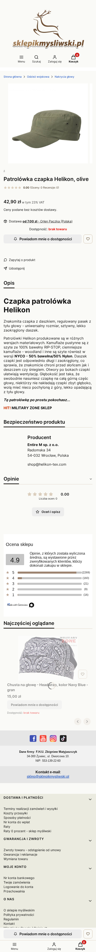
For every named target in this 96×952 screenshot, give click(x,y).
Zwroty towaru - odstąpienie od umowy (32, 850)
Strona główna (13, 76)
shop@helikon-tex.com (46, 464)
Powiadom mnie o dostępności (45, 239)
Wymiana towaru (16, 859)
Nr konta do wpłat (17, 822)
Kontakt (9, 923)
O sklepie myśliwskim (19, 910)
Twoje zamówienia (17, 882)
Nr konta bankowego (19, 878)
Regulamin (11, 919)
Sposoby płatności (17, 817)
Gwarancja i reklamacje (20, 854)
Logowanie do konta (18, 887)
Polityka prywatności (19, 915)
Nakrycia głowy (64, 76)
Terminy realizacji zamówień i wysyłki (31, 809)
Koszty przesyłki (15, 813)
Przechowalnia (14, 891)
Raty (7, 826)
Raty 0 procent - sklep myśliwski (27, 831)
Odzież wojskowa (38, 76)
